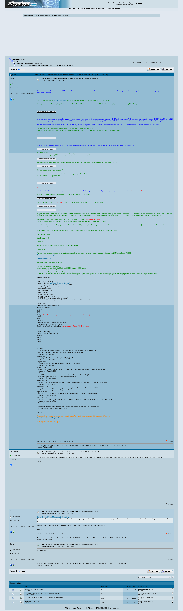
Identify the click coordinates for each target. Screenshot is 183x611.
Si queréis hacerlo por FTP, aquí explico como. (50, 418)
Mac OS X (27, 590)
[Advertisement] (91, 37)
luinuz (142, 590)
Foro (69, 8)
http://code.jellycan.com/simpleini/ (59, 283)
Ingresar (131, 3)
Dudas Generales (29, 603)
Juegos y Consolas (21, 63)
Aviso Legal (72, 608)
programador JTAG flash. (32, 601)
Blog (78, 8)
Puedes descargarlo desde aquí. (46, 255)
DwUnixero (104, 590)
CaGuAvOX (14, 451)
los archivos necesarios (60, 100)
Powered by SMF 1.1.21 (85, 608)
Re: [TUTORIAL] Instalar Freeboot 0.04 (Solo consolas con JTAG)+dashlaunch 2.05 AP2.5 (71, 452)
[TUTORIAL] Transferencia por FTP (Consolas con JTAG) (42, 593)
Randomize (38, 63)
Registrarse (101, 8)
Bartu (12, 78)
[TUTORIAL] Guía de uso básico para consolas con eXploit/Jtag (44, 597)
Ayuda (82, 8)
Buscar (88, 8)
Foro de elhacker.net (18, 59)
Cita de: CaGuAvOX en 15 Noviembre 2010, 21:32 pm (53, 517)
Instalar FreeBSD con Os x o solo (35, 589)
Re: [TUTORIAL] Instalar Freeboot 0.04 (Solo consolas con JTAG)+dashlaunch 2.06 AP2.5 (71, 544)
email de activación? (128, 5)
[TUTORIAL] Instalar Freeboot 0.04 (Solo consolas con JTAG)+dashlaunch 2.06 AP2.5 (45, 65)
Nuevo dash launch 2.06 (44, 259)
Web (74, 8)
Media (16, 61)
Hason (103, 602)
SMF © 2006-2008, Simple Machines (106, 608)
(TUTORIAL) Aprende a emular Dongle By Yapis (51, 15)
